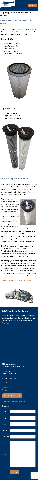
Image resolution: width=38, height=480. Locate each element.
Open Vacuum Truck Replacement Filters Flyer (16, 280)
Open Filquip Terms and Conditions (13, 401)
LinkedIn (5, 388)
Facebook (5, 390)
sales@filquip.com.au (9, 383)
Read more (5, 323)
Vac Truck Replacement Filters (14, 178)
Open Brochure (12, 395)
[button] (32, 5)
